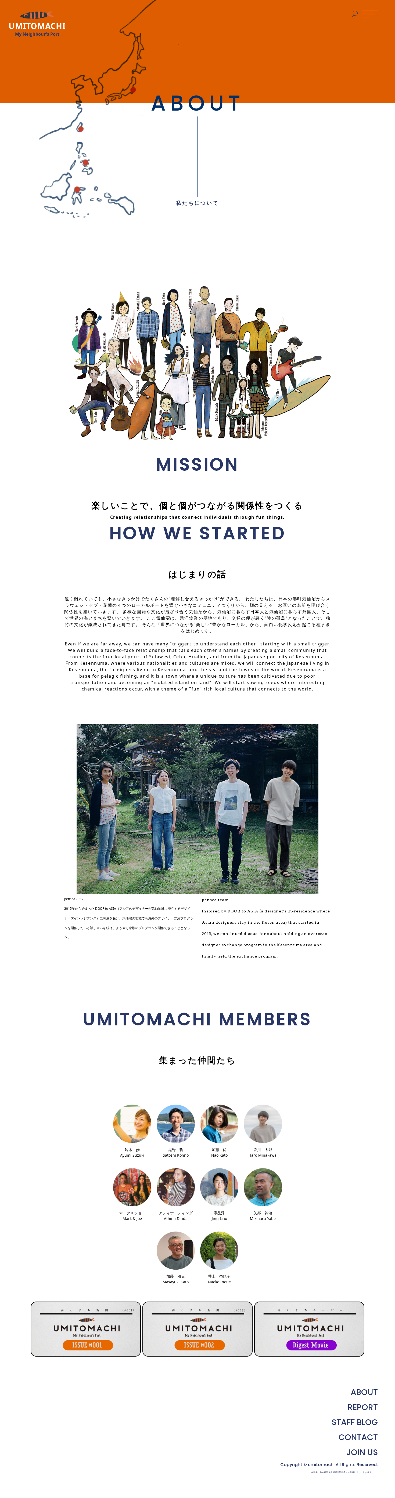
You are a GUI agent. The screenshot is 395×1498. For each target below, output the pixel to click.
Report (363, 1407)
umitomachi (321, 1465)
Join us (362, 1452)
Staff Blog (355, 1422)
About (364, 1392)
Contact (358, 1437)
